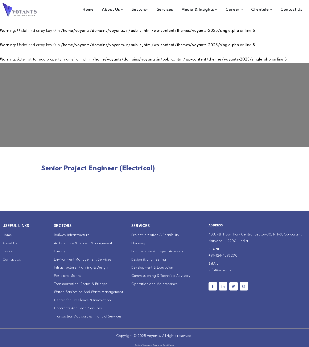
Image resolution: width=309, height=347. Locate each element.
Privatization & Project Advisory (157, 251)
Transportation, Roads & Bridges (80, 284)
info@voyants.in (222, 270)
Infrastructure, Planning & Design (81, 267)
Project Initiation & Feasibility (155, 235)
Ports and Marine (68, 276)
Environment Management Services (82, 259)
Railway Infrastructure (72, 235)
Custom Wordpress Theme (147, 345)
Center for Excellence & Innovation (82, 300)
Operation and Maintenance (154, 284)
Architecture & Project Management (83, 243)
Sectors (139, 10)
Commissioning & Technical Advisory (161, 276)
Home (88, 10)
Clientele (260, 10)
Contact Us (291, 10)
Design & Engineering (148, 259)
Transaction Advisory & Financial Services (87, 316)
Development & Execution (152, 267)
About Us (111, 10)
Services (165, 10)
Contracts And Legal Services (78, 308)
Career (233, 10)
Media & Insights (198, 10)
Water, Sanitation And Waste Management (88, 292)
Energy (59, 251)
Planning (138, 243)
